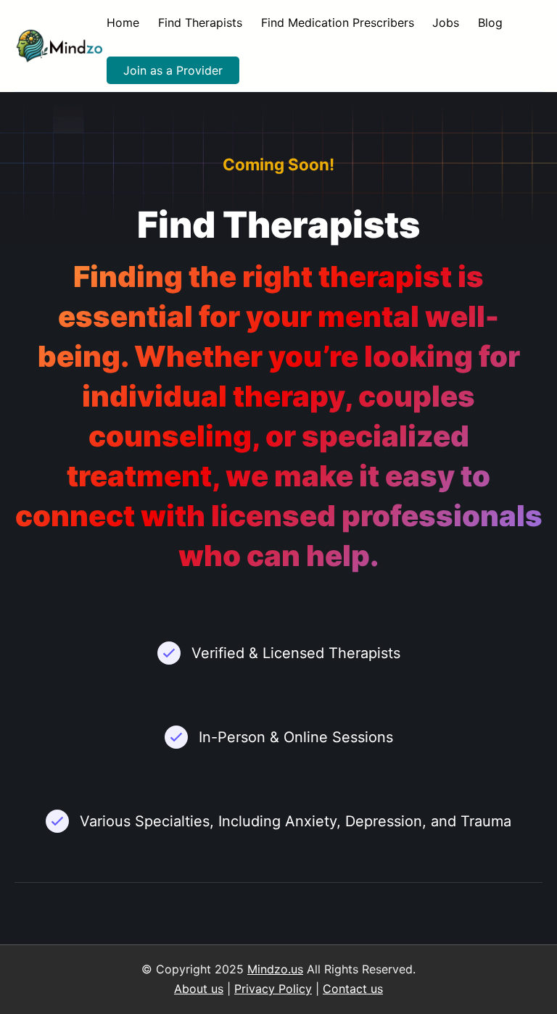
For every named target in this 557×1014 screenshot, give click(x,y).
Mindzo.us (275, 969)
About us (198, 988)
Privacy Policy (273, 988)
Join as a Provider (173, 70)
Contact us (353, 988)
